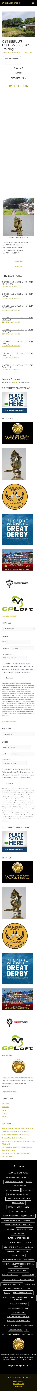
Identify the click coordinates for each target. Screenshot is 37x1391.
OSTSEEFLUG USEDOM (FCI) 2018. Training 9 (17, 366)
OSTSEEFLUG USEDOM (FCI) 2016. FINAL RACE (17, 283)
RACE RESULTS (18, 85)
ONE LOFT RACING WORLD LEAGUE (18, 1280)
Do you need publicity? (9, 1091)
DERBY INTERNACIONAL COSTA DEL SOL (18, 1221)
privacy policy (25, 663)
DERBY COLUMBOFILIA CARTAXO (18, 1194)
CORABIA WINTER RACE (18, 1186)
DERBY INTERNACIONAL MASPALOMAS (18, 1225)
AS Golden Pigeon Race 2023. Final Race (15, 1135)
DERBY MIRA (9, 1229)
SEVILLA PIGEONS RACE (18, 1304)
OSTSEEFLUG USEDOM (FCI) (11, 52)
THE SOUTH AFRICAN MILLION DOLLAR (18, 1325)
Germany (28, 1242)
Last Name (5, 648)
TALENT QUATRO (18, 1312)
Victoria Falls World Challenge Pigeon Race (18, 1334)
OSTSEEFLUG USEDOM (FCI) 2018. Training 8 (17, 354)
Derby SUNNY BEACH (24, 1229)
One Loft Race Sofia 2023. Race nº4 (14, 1138)
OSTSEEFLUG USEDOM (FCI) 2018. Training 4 (17, 318)
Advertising (18, 1386)
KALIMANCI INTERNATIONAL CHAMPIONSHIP (18, 1259)
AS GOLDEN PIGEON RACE (14, 1182)
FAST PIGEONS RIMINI (13, 1243)
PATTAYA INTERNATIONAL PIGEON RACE (18, 1289)
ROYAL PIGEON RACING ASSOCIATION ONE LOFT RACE (18, 1298)
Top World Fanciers (15, 1330)
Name (4, 642)
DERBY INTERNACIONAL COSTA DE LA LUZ (18, 1216)
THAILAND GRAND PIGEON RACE (18, 1317)
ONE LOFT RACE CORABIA (18, 1270)
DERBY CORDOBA (18, 1203)
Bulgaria (29, 1182)
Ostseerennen (30, 1284)
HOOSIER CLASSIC (18, 1255)
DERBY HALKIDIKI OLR (18, 1211)
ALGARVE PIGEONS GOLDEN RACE (18, 1177)
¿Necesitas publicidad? (9, 616)
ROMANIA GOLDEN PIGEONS (22, 1293)
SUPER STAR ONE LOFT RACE (18, 1308)
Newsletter (5, 1107)
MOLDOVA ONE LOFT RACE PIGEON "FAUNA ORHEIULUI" (18, 1265)
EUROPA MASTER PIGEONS (18, 1238)
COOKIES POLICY (18, 1381)
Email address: (7, 654)
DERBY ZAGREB (18, 1233)
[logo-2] (17, 583)
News (4, 1110)
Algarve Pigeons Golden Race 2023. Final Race (17, 1128)
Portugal (7, 1293)
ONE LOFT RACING (28, 1275)
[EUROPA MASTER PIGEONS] (17, 560)
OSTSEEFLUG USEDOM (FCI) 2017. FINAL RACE (17, 307)
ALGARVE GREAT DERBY (18, 1173)
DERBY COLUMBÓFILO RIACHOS (18, 1198)
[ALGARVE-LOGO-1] (17, 529)
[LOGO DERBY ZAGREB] (15, 496)
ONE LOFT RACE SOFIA (10, 1275)
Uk (26, 1330)
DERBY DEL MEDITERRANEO (18, 1207)
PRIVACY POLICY (18, 1384)
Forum (4, 1116)
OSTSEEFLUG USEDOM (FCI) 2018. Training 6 (17, 330)
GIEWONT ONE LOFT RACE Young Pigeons (18, 1247)
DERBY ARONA (28, 1190)
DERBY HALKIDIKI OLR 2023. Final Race (15, 1131)
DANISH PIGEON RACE (11, 1190)
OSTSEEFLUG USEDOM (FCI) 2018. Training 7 (17, 342)
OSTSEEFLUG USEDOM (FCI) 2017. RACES (17, 295)
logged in (14, 382)
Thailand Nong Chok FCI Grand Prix (18, 1321)
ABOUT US (5, 1103)
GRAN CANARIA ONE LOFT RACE (18, 1251)
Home (4, 1113)
